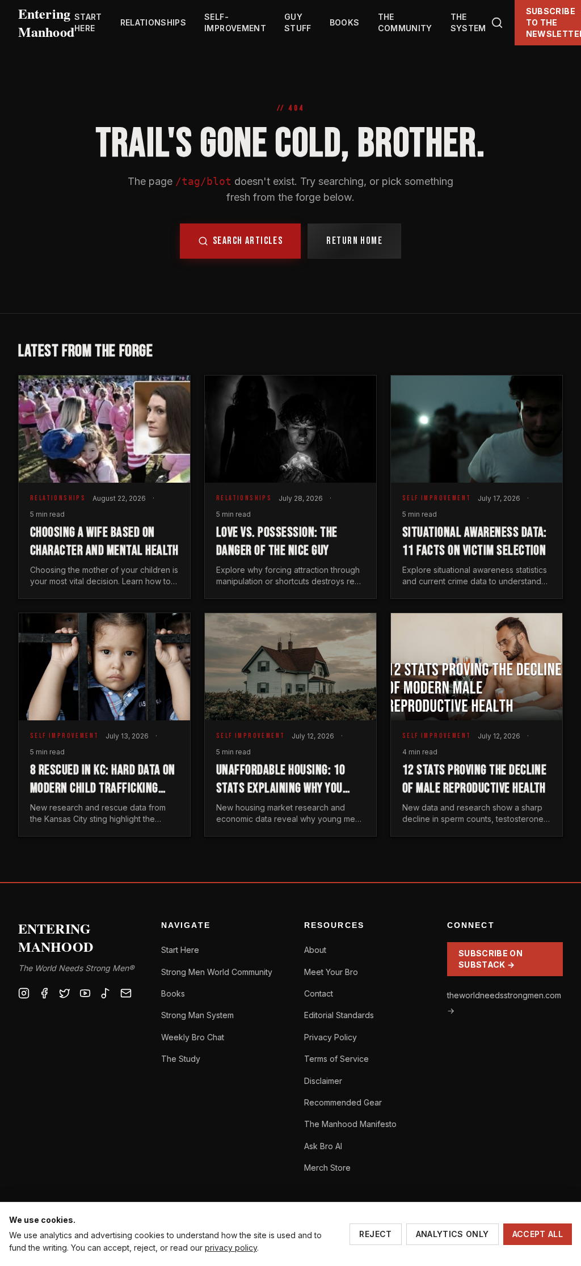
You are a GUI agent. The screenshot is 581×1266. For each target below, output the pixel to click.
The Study (180, 1059)
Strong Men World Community (216, 972)
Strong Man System (197, 1015)
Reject (375, 1234)
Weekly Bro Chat (192, 1037)
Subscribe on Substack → (490, 958)
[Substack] (126, 993)
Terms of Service (336, 1059)
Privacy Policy (330, 1037)
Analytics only (452, 1234)
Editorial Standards (339, 1015)
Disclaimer (323, 1081)
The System (468, 22)
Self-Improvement (235, 22)
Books (345, 22)
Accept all (537, 1234)
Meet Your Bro (331, 972)
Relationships (153, 22)
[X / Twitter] (64, 993)
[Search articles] (497, 22)
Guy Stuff (297, 22)
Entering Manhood (46, 23)
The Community (405, 22)
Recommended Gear (343, 1102)
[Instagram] (24, 993)
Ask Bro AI (323, 1146)
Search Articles (248, 241)
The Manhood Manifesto (350, 1124)
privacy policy (231, 1247)
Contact (318, 993)
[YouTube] (85, 993)
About (315, 950)
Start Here (88, 22)
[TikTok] (105, 993)
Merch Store (327, 1167)
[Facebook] (44, 993)
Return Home (354, 241)
